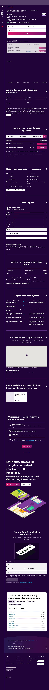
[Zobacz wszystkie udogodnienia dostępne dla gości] (46, 169)
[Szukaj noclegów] (2, 13)
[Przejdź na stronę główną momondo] (9, 6)
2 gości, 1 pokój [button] (11, 30)
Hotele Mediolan (11, 612)
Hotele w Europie (16, 10)
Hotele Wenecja (11, 614)
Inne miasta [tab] (11, 601)
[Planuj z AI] (2, 19)
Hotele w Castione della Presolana (13, 11)
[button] (2, 6)
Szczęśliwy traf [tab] (31, 601)
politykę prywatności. (28, 582)
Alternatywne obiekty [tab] (21, 601)
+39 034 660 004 (11, 20)
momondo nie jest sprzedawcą (15, 643)
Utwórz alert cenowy (30, 440)
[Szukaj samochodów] (2, 16)
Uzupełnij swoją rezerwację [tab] (15, 604)
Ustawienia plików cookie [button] (11, 156)
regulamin (22, 582)
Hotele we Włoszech (24, 10)
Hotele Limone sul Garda (13, 625)
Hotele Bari (10, 616)
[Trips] (2, 22)
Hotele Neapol (11, 623)
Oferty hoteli (9, 10)
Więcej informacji (41, 151)
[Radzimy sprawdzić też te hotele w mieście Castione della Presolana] (46, 387)
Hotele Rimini (11, 627)
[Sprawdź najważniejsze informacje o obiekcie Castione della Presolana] (46, 91)
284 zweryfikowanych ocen (22, 22)
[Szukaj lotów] (2, 11)
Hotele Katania (11, 621)
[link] (27, 446)
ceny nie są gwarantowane (32, 640)
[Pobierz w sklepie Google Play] (40, 661)
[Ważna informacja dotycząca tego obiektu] (46, 263)
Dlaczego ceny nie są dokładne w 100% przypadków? (20, 648)
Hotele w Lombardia (33, 10)
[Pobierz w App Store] (40, 664)
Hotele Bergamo (11, 618)
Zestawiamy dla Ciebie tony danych (16, 646)
